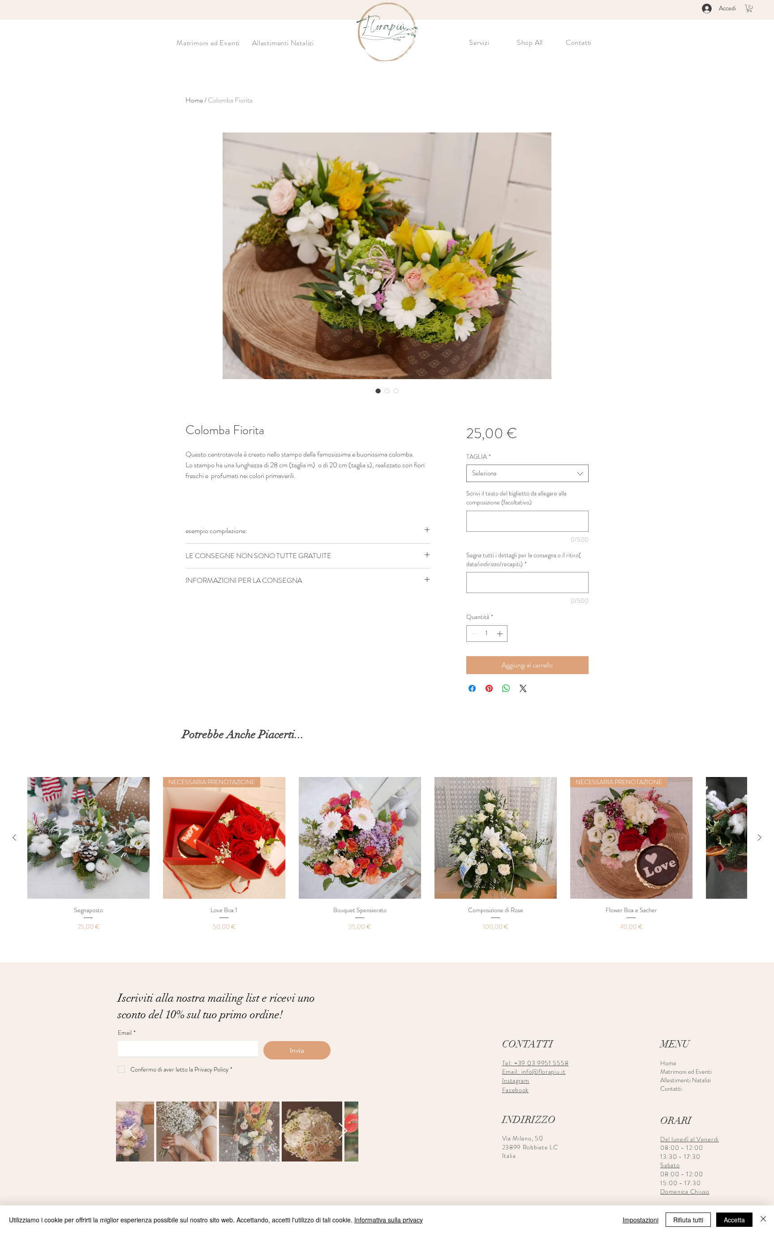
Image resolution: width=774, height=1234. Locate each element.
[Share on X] (523, 688)
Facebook (515, 1089)
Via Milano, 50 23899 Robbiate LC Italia (530, 1147)
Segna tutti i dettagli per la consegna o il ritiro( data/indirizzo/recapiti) (523, 559)
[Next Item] (343, 1131)
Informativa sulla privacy (388, 1219)
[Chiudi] (763, 1220)
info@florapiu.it (543, 1071)
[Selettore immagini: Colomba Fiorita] (378, 390)
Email (127, 1033)
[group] (387, 855)
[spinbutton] (487, 633)
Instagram (515, 1080)
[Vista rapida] (88, 838)
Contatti (671, 1089)
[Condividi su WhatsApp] (506, 688)
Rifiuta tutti (688, 1219)
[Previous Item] (131, 1131)
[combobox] (527, 473)
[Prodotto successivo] (759, 837)
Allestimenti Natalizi (680, 1080)
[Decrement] (473, 633)
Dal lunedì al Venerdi (689, 1139)
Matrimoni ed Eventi (680, 1071)
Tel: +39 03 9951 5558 (535, 1063)
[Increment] (500, 633)
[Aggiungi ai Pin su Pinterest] (489, 688)
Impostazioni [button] (640, 1219)
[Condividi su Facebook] (472, 688)
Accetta (734, 1219)
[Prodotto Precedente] (14, 837)
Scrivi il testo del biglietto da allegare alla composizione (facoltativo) (516, 498)
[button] (749, 8)
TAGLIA (478, 457)
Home (194, 100)
